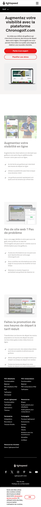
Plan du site (20, 482)
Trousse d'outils (9, 424)
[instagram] (18, 472)
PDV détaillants (9, 379)
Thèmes (7, 410)
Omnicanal (7, 395)
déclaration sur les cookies (14, 497)
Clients (23, 430)
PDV (5, 389)
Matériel (7, 384)
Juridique (24, 440)
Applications (8, 408)
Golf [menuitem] (4, 9)
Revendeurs (8, 422)
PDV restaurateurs (27, 379)
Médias (23, 427)
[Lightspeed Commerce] (9, 3)
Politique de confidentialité (20, 484)
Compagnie (25, 416)
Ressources (25, 399)
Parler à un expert (20, 51)
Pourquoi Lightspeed (28, 419)
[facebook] (6, 472)
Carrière (23, 424)
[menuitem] (20, 9)
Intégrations (8, 419)
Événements (25, 422)
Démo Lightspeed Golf (11, 447)
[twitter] (12, 472)
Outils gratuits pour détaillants (27, 406)
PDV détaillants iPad (10, 387)
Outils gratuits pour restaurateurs (27, 411)
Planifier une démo (20, 57)
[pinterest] (24, 472)
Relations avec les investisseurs (27, 434)
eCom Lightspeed (10, 399)
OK (29, 497)
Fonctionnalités (9, 381)
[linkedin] (30, 472)
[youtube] (36, 472)
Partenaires (8, 416)
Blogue (23, 402)
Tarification (7, 392)
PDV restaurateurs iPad (28, 387)
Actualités (24, 437)
